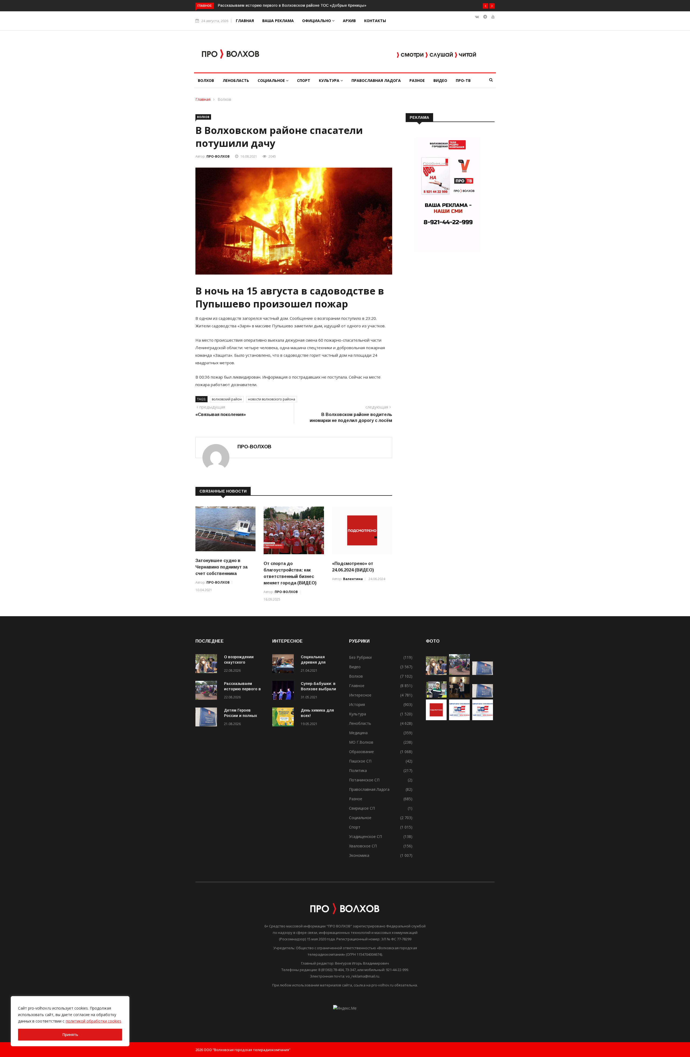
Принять (70, 1034)
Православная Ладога (376, 80)
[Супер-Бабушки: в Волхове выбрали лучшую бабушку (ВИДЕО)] (284, 691)
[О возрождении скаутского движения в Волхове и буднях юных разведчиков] (207, 664)
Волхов (206, 80)
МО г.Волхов (361, 742)
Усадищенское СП (365, 836)
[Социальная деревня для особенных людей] (284, 664)
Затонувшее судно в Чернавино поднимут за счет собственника (221, 567)
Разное (417, 80)
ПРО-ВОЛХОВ (218, 156)
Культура (329, 80)
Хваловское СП (363, 845)
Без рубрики (360, 657)
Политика (358, 770)
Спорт (303, 80)
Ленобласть (236, 80)
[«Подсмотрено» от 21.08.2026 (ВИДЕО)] (436, 718)
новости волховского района (271, 399)
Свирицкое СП (362, 808)
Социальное (272, 80)
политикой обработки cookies (93, 1021)
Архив (349, 20)
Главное (356, 685)
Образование (361, 751)
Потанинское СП (364, 779)
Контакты (375, 20)
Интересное (360, 695)
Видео (440, 80)
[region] (70, 1021)
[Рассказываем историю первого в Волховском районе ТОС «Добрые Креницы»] (207, 691)
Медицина (358, 732)
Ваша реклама (278, 20)
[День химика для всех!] (284, 718)
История (357, 704)
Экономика (359, 855)
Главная (245, 20)
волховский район (227, 399)
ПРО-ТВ (463, 80)
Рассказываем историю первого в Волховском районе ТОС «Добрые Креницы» (292, 5)
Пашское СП (360, 761)
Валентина (353, 579)
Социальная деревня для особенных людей (318, 662)
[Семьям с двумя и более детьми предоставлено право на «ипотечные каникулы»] (482, 696)
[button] (485, 6)
